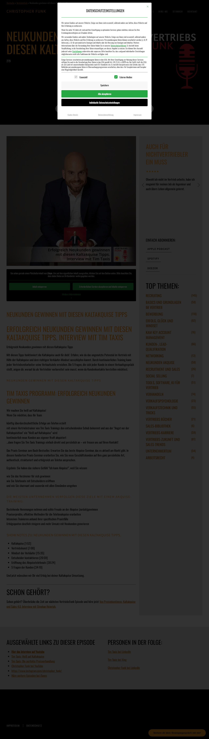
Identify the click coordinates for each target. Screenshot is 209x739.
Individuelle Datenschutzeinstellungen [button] (104, 102)
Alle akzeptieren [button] (104, 94)
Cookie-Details (73, 114)
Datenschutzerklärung (118, 45)
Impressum (137, 114)
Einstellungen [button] (77, 51)
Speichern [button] (104, 85)
